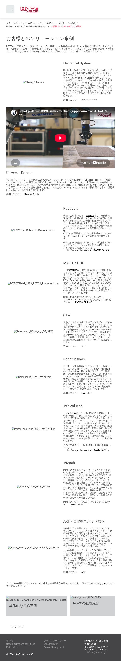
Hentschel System (89, 100)
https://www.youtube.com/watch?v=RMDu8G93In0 (87, 250)
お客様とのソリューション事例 (66, 26)
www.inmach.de (77, 504)
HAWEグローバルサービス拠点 (60, 23)
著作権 (9, 641)
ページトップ (16, 626)
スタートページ (14, 23)
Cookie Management (54, 647)
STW (83, 346)
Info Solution (71, 413)
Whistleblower (51, 644)
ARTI (83, 572)
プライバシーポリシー (55, 641)
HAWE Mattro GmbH (36, 26)
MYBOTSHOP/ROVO (83, 302)
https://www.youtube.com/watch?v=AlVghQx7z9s (87, 450)
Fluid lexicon (12, 647)
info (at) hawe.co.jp (96, 652)
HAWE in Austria (14, 26)
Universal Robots (31, 194)
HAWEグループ (33, 23)
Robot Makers (87, 393)
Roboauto (90, 216)
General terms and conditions (20, 644)
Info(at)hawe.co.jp (104, 583)
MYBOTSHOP (71, 270)
